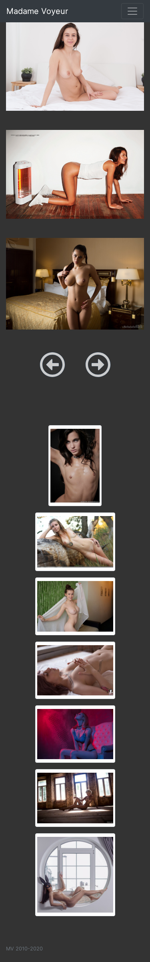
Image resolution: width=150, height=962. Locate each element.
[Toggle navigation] (132, 11)
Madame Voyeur (37, 11)
